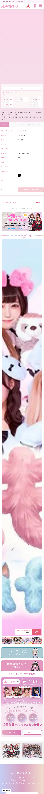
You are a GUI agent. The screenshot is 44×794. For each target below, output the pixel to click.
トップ (4, 124)
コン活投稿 (36, 203)
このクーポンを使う (32, 190)
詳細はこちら (12, 732)
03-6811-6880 (24, 131)
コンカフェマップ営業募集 (22, 674)
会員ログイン (32, 732)
